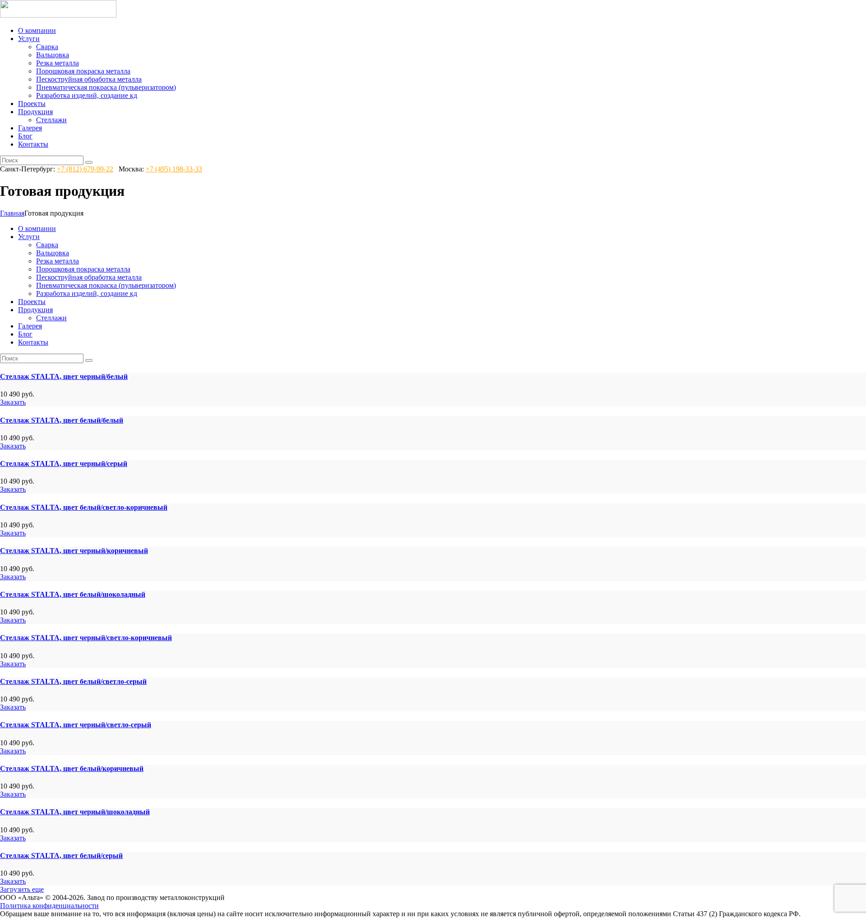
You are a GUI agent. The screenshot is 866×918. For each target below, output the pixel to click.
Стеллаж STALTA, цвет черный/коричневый (74, 550)
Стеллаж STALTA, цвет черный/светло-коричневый (86, 637)
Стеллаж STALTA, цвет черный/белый (64, 376)
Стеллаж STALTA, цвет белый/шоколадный (72, 594)
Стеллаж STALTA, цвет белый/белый (61, 420)
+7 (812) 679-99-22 (85, 169)
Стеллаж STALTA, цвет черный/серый (63, 463)
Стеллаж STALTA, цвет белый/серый (61, 855)
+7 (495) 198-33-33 (174, 169)
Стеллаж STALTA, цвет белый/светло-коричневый (83, 507)
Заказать (13, 402)
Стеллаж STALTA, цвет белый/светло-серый (73, 681)
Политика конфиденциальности (49, 905)
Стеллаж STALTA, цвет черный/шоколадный (75, 812)
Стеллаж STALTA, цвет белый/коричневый (71, 768)
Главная (12, 213)
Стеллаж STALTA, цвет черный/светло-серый (75, 725)
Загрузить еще (22, 889)
